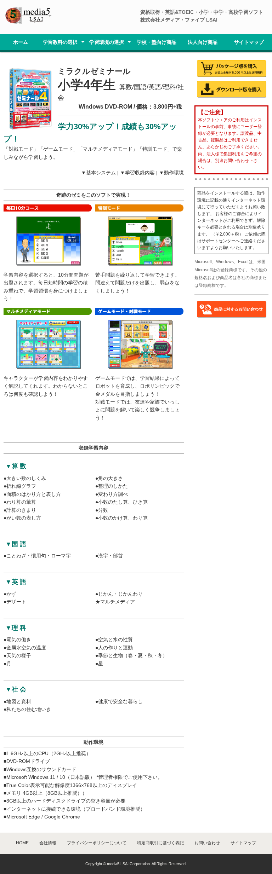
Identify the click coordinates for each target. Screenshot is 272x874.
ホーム (20, 42)
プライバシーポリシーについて (96, 842)
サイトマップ (249, 42)
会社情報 (47, 842)
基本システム (101, 172)
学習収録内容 (140, 172)
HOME (22, 842)
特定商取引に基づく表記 (160, 842)
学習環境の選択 (106, 42)
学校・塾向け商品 (156, 42)
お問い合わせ (207, 842)
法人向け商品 (202, 42)
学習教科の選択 (60, 42)
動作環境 (174, 172)
